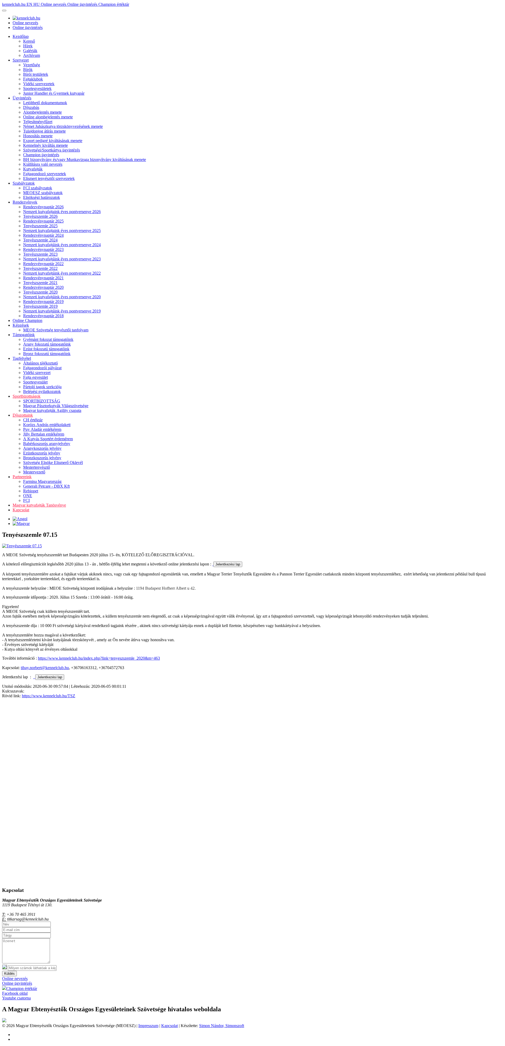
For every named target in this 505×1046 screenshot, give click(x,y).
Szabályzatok (24, 183)
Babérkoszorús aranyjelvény (46, 443)
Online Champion (27, 320)
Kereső (29, 41)
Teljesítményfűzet (37, 121)
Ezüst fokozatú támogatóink (46, 349)
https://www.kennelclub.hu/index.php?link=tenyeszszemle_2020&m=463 (99, 658)
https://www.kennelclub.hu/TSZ (48, 696)
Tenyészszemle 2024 (40, 240)
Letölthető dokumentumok (45, 102)
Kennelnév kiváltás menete (45, 145)
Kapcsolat (21, 510)
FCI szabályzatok (37, 188)
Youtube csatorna (16, 998)
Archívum (31, 55)
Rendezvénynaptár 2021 (43, 278)
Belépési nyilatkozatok (42, 391)
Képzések (21, 325)
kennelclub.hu (14, 4)
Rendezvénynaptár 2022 (43, 263)
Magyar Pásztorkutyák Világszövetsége (55, 405)
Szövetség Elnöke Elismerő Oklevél (53, 462)
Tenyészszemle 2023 (40, 254)
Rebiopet (30, 491)
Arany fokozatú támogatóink (47, 344)
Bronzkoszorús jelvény (42, 458)
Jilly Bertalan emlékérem (43, 434)
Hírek (28, 46)
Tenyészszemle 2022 (40, 268)
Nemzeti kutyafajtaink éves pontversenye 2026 (62, 211)
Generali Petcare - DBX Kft (46, 486)
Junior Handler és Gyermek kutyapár (53, 93)
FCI (26, 500)
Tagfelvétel (22, 358)
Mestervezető (34, 472)
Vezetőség (31, 65)
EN (30, 4)
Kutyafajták (33, 169)
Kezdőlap (21, 36)
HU (37, 4)
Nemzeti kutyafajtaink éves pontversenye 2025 (62, 230)
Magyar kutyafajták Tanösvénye (39, 505)
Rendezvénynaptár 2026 (43, 207)
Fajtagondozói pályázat (42, 368)
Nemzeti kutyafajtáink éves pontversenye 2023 (62, 259)
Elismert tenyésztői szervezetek (49, 178)
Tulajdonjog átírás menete (44, 131)
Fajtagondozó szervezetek (44, 173)
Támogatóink (24, 334)
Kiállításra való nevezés (42, 164)
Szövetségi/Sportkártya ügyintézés (51, 150)
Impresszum (148, 1025)
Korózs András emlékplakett (46, 424)
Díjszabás (31, 107)
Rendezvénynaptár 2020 (43, 287)
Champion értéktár (113, 4)
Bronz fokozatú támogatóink (46, 353)
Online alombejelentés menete (48, 117)
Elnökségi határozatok (41, 197)
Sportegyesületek (37, 88)
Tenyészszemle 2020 (40, 292)
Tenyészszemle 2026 (40, 216)
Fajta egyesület (35, 377)
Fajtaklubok (33, 79)
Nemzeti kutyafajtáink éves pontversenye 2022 (62, 273)
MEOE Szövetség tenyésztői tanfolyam (55, 330)
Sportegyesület (35, 382)
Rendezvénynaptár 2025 (43, 221)
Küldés (9, 974)
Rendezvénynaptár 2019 (43, 301)
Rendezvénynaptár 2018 (43, 316)
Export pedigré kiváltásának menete (52, 140)
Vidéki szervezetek (38, 84)
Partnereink (22, 476)
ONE (27, 495)
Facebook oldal (15, 993)
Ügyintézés (22, 98)
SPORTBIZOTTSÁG (41, 401)
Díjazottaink (23, 415)
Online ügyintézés (82, 4)
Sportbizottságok (27, 396)
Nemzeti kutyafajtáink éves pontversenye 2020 (62, 297)
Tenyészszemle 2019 (40, 306)
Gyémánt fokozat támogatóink (48, 339)
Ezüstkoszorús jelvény (41, 453)
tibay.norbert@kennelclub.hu (45, 667)
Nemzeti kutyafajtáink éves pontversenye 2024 (62, 244)
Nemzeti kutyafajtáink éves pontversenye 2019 (62, 311)
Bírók (28, 69)
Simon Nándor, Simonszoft (221, 1025)
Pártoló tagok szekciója (42, 387)
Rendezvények (25, 202)
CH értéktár (33, 420)
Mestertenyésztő (36, 467)
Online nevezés (54, 4)
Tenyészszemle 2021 (40, 282)
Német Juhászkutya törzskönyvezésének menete (63, 126)
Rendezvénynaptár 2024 (43, 235)
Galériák (30, 50)
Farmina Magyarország (42, 481)
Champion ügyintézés (41, 155)
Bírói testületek (35, 74)
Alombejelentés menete (42, 112)
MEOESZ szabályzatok (43, 192)
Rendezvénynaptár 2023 (43, 249)
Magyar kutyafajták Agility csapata (52, 410)
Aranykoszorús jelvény (42, 448)
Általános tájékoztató (40, 363)
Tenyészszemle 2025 (40, 226)
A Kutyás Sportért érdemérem (48, 439)
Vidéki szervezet (36, 372)
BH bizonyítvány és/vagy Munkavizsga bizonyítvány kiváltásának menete (84, 159)
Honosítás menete (38, 136)
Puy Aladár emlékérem (42, 429)
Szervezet (21, 60)
